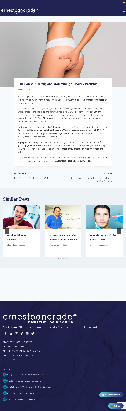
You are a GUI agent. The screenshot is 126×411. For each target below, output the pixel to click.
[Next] (119, 231)
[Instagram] (11, 333)
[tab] (58, 259)
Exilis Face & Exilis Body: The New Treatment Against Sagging (90, 178)
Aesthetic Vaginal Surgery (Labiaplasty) (24, 351)
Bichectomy (9, 360)
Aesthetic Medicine (13, 346)
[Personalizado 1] (32, 333)
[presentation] (21, 217)
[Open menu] (123, 11)
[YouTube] (16, 333)
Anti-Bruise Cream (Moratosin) (19, 355)
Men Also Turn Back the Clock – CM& (31, 176)
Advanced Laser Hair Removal (19, 342)
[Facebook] (5, 333)
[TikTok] (22, 333)
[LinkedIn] (27, 333)
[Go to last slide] (7, 231)
